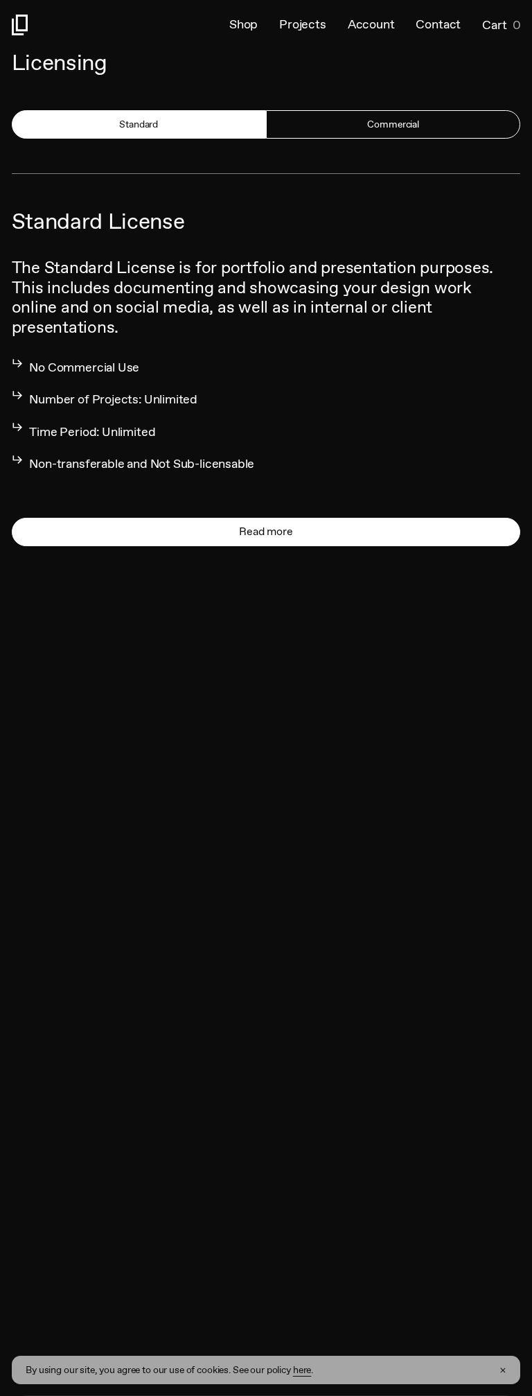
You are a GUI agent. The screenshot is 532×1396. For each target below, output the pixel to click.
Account (371, 24)
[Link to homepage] (120, 25)
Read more (266, 531)
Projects (302, 24)
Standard (138, 124)
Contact (438, 24)
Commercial (393, 124)
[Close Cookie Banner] (503, 1370)
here (302, 1369)
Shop (243, 24)
